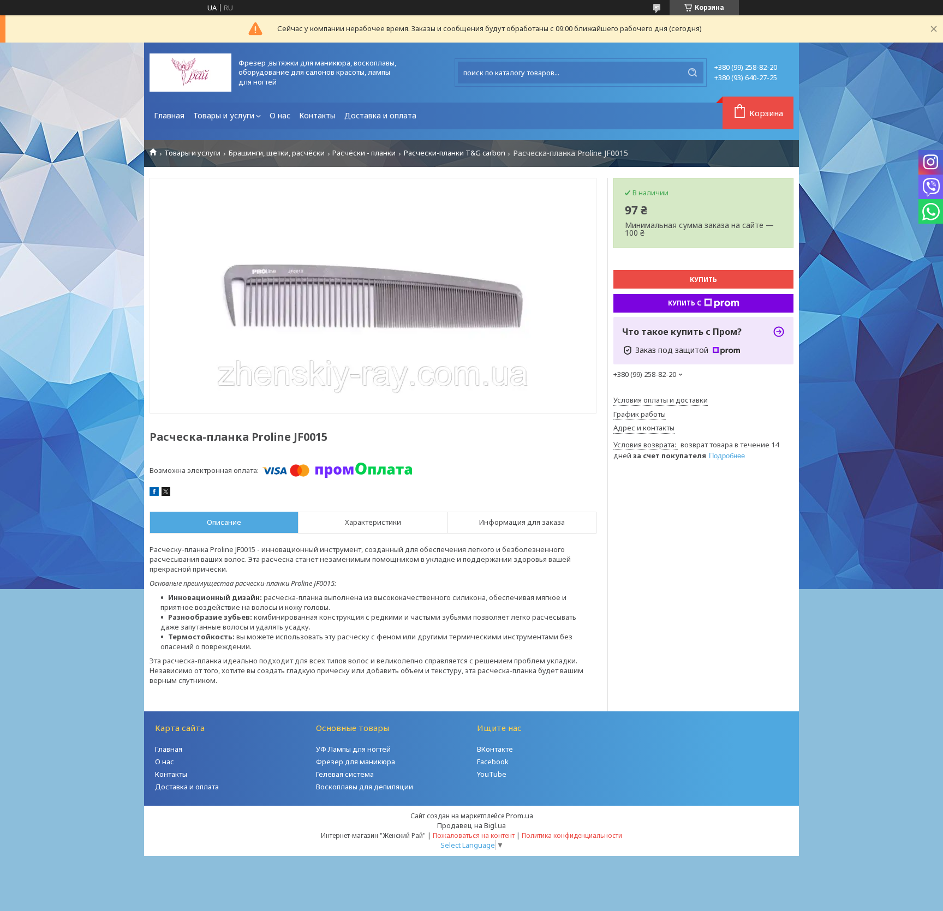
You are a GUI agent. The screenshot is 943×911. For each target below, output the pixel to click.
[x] (166, 493)
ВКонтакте (495, 749)
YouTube (491, 774)
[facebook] (154, 493)
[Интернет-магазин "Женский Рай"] (190, 72)
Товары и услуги (223, 115)
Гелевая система (345, 774)
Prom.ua (519, 815)
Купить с (684, 303)
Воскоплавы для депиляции (364, 787)
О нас (280, 115)
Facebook (493, 761)
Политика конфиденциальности (572, 835)
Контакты (317, 115)
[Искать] (692, 72)
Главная (169, 115)
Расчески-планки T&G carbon (454, 153)
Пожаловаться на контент (474, 835)
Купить (703, 279)
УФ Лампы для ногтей (353, 749)
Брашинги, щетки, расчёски (277, 153)
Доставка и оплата (380, 115)
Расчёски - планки (364, 153)
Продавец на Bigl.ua (471, 825)
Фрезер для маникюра (355, 761)
